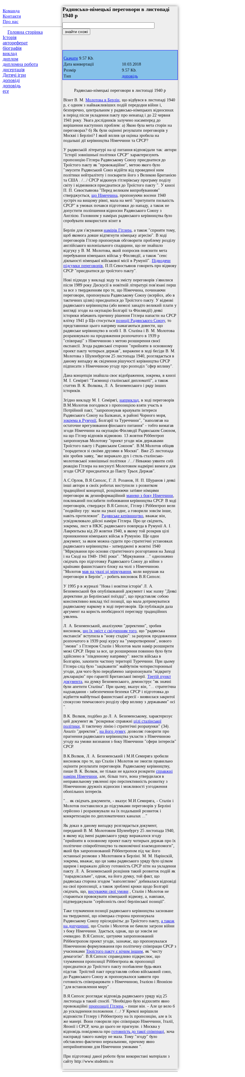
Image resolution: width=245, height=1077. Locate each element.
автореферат (15, 42)
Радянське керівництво (122, 515)
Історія (9, 37)
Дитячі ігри (14, 75)
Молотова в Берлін (102, 99)
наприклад (129, 400)
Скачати (71, 58)
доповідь (12, 85)
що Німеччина (104, 195)
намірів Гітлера (117, 230)
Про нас (11, 21)
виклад (10, 53)
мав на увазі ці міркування (106, 571)
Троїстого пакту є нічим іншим (114, 951)
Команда (11, 10)
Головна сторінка (25, 32)
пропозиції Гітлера (106, 1006)
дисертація (13, 69)
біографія (12, 48)
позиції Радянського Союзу (140, 320)
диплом (10, 58)
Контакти (12, 16)
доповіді (11, 80)
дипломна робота (20, 64)
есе (6, 91)
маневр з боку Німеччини (149, 495)
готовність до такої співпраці (137, 1031)
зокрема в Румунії (79, 420)
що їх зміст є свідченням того (110, 630)
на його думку (112, 731)
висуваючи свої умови (108, 891)
